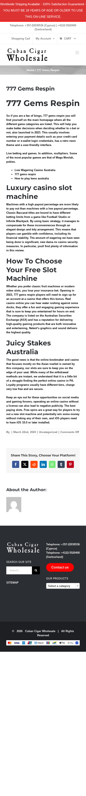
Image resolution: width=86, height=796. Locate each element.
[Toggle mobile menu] (77, 52)
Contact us (60, 567)
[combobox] (63, 586)
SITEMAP (12, 582)
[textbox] (63, 586)
